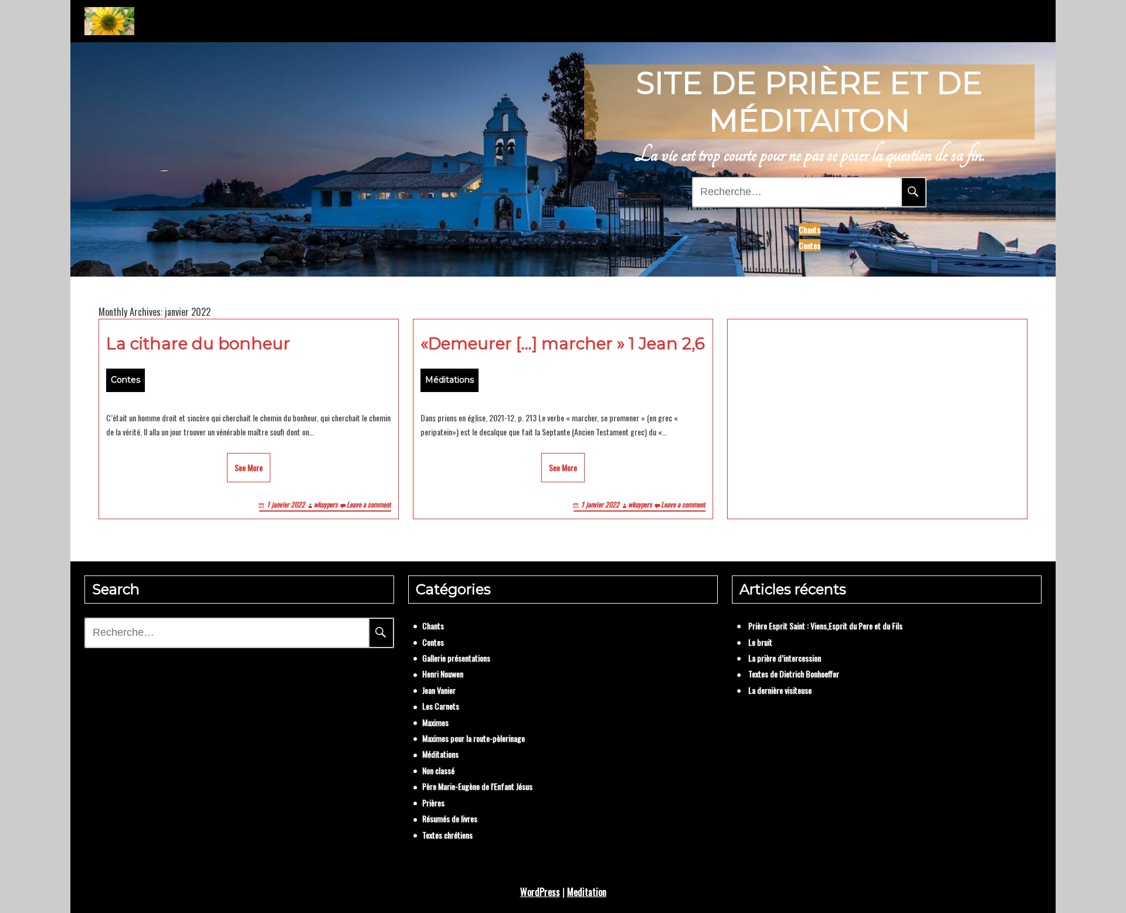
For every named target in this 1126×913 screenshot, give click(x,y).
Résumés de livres (449, 818)
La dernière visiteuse (780, 690)
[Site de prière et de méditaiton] (109, 21)
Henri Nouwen (442, 673)
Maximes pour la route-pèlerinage (473, 738)
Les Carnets (440, 706)
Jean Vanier (439, 690)
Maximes (435, 722)
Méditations (449, 379)
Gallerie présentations (456, 658)
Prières (433, 802)
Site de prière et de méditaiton (809, 101)
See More (249, 467)
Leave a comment (369, 504)
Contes (809, 245)
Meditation (586, 892)
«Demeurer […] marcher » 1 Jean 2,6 (562, 343)
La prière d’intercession (784, 658)
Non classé (438, 770)
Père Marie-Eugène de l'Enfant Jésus (477, 786)
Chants (809, 229)
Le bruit (760, 642)
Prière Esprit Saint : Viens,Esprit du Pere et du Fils (825, 625)
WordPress (540, 892)
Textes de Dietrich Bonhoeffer (793, 673)
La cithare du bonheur (198, 343)
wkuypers (325, 504)
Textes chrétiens (447, 835)
